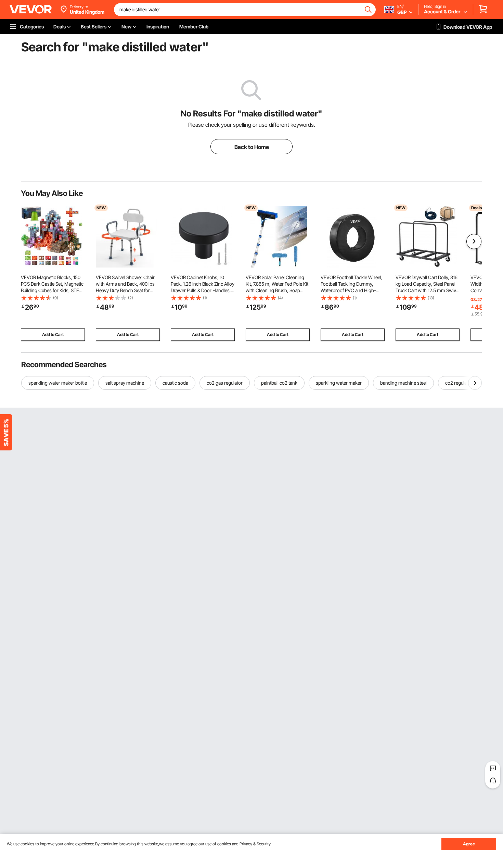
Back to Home (251, 147)
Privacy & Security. (255, 843)
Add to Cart (53, 334)
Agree (469, 843)
